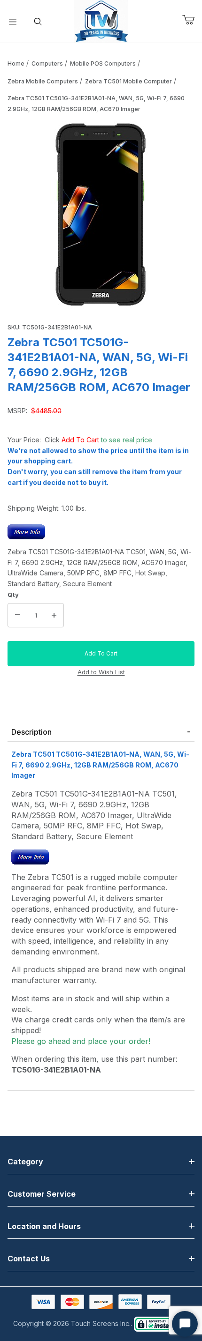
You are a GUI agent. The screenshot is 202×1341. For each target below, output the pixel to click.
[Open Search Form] (38, 21)
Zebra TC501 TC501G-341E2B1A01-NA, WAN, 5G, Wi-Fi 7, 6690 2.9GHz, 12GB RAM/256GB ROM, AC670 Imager (96, 103)
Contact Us (29, 1258)
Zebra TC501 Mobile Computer (128, 81)
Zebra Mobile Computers (43, 81)
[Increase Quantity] (54, 615)
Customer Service (42, 1194)
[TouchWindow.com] (101, 20)
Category (25, 1161)
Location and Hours (44, 1226)
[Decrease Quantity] (17, 615)
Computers (47, 63)
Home (16, 63)
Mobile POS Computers (103, 63)
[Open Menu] (12, 21)
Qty (13, 594)
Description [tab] (31, 732)
